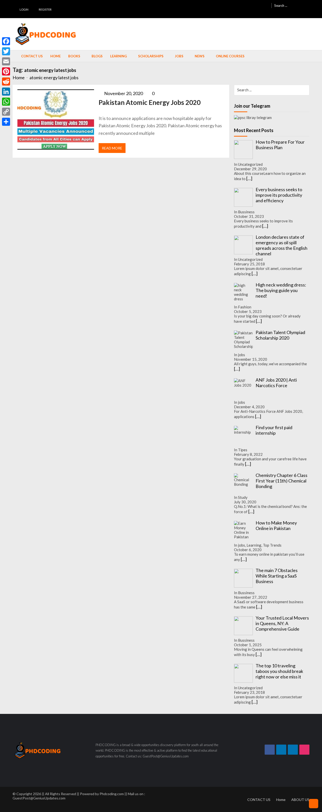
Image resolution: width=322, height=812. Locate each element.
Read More (112, 148)
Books (74, 56)
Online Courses (230, 56)
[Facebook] (6, 41)
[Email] (6, 61)
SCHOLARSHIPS (151, 56)
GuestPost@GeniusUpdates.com (39, 798)
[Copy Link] (6, 112)
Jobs (179, 56)
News (200, 56)
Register (45, 9)
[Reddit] (6, 81)
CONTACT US (258, 799)
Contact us (32, 56)
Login (24, 9)
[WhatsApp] (6, 102)
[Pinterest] (6, 71)
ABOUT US (300, 799)
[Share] (6, 122)
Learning (118, 56)
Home (55, 56)
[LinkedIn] (6, 92)
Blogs (97, 56)
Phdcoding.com (112, 794)
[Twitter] (6, 51)
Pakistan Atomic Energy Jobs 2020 (149, 102)
